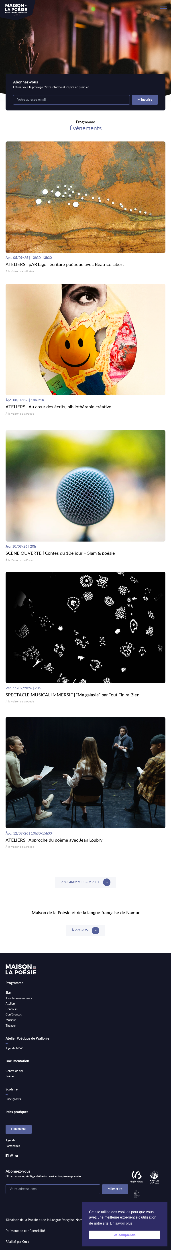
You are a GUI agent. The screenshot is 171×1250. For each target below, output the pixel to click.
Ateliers (11, 1003)
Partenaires (13, 1146)
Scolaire (12, 1089)
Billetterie (18, 1129)
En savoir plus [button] (121, 1223)
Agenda (10, 1140)
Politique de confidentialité (25, 1231)
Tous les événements (19, 998)
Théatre (11, 1025)
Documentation (17, 1061)
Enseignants (13, 1099)
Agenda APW (14, 1048)
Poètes (10, 1076)
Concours (12, 1009)
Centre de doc (14, 1071)
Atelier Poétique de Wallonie (27, 1038)
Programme (14, 983)
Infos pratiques (17, 1112)
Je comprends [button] (125, 1235)
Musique (11, 1020)
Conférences (14, 1014)
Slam (9, 992)
